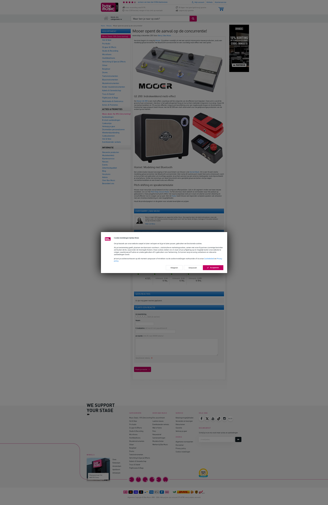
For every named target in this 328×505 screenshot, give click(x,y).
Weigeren (174, 268)
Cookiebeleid (209, 258)
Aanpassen (193, 268)
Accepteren (214, 268)
